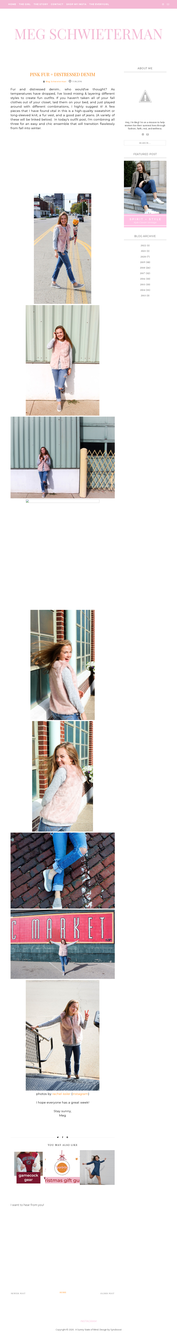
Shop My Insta (76, 4)
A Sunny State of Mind (87, 1329)
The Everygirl (99, 4)
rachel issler (61, 1094)
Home (12, 4)
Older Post (107, 1293)
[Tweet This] (58, 1137)
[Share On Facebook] (62, 1137)
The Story (41, 4)
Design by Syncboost (111, 1329)
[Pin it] (67, 1137)
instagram (80, 1094)
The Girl (25, 4)
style (62, 68)
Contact (57, 4)
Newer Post (18, 1293)
